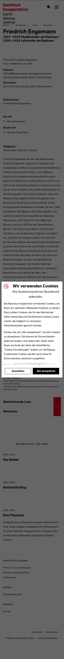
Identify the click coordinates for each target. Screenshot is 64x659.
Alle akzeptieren (46, 371)
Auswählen (18, 371)
